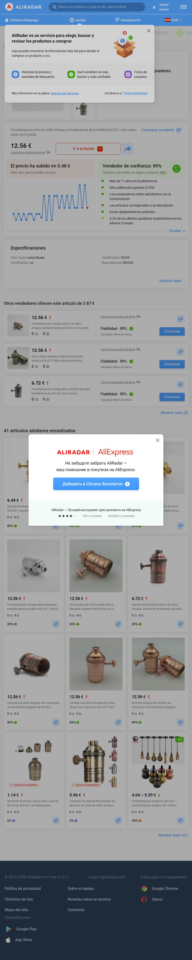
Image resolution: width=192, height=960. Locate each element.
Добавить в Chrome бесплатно (93, 483)
